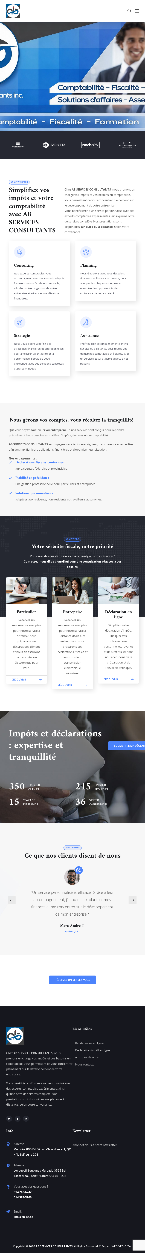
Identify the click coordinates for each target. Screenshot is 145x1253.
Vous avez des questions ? (31, 1186)
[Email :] (8, 1211)
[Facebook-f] (18, 1119)
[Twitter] (9, 1119)
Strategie (22, 336)
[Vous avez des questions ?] (8, 1187)
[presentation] (12, 900)
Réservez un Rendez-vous (72, 979)
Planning (88, 265)
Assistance (89, 336)
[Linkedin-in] (26, 1119)
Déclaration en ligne (118, 614)
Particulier (26, 612)
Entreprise (72, 612)
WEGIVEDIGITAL (122, 1246)
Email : (18, 1211)
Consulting (24, 265)
